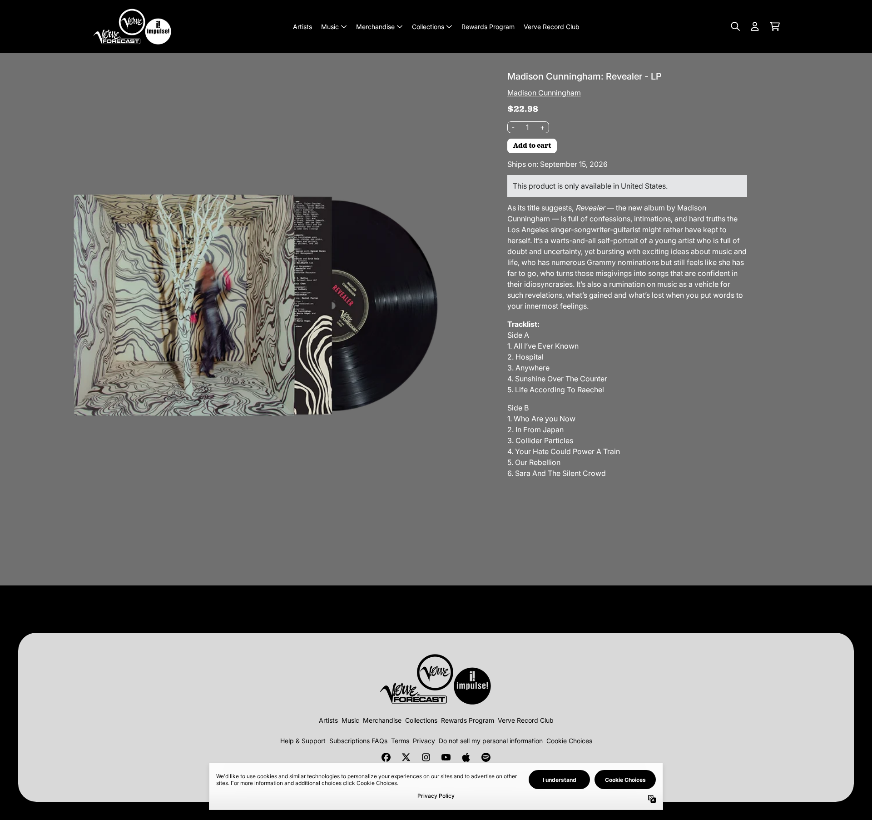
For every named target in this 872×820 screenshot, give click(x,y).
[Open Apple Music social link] (466, 757)
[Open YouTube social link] (446, 757)
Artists (328, 720)
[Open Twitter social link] (406, 757)
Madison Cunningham (544, 92)
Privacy (424, 741)
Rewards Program (467, 720)
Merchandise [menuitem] (375, 26)
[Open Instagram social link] (426, 757)
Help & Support (303, 741)
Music (350, 720)
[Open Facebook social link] (386, 757)
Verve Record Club (526, 720)
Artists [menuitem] (302, 26)
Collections (421, 720)
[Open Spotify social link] (486, 757)
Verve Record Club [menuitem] (552, 26)
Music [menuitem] (330, 26)
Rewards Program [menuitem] (488, 26)
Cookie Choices (569, 741)
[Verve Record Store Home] (132, 26)
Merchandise (382, 720)
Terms (400, 741)
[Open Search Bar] (735, 26)
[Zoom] (246, 299)
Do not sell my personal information (491, 741)
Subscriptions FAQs (358, 741)
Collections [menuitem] (428, 26)
